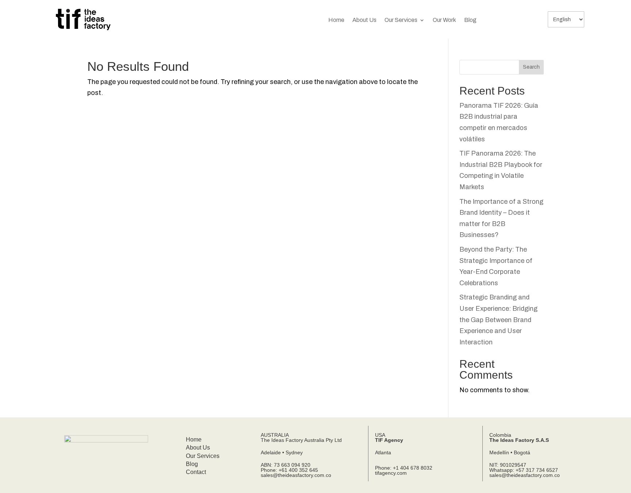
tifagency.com (391, 473)
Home (336, 20)
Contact (196, 472)
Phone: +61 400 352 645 (289, 470)
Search (531, 67)
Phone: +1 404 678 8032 (403, 468)
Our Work (444, 20)
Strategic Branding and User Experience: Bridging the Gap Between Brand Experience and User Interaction (498, 319)
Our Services (401, 20)
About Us (364, 20)
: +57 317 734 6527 (535, 470)
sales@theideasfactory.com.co (296, 475)
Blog (470, 20)
